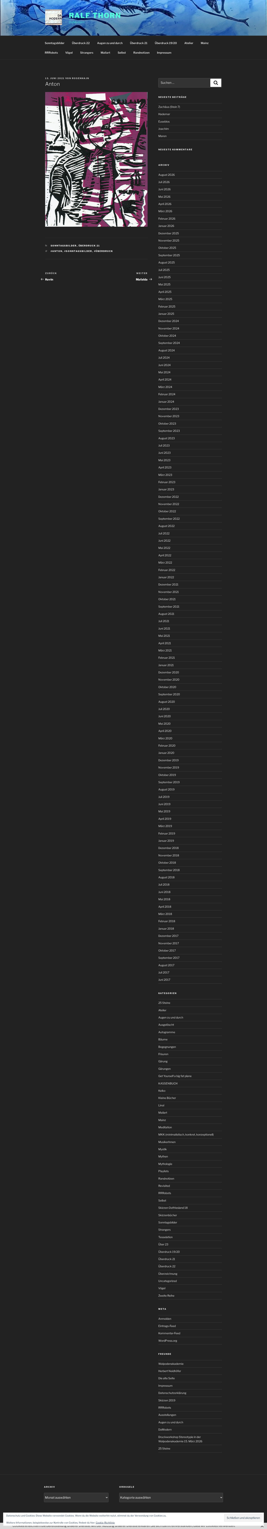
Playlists (163, 1171)
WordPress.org (167, 1340)
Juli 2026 (164, 182)
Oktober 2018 (167, 862)
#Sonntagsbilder (78, 251)
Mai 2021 (164, 635)
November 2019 (168, 767)
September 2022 (169, 518)
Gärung (163, 1061)
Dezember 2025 (168, 233)
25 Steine (164, 1002)
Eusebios (164, 121)
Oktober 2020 (167, 687)
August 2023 (166, 438)
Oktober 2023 (167, 423)
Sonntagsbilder (55, 43)
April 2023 (164, 467)
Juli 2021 (163, 621)
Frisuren (163, 1054)
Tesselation (165, 1237)
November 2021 (168, 592)
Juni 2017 (164, 979)
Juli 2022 (163, 533)
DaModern (165, 1429)
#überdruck (103, 251)
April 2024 (164, 379)
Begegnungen (167, 1046)
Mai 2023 (164, 460)
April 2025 (164, 291)
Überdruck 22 (81, 43)
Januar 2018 (166, 928)
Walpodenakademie (171, 1363)
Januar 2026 (166, 225)
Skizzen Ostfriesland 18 (173, 1207)
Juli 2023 (164, 445)
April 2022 (164, 555)
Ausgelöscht (166, 1024)
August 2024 (166, 350)
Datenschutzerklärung (172, 1393)
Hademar (164, 114)
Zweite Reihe (166, 1295)
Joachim (163, 128)
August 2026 (166, 174)
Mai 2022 (164, 547)
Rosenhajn (80, 78)
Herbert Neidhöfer (169, 1371)
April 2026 (164, 204)
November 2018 (168, 855)
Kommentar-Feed (169, 1333)
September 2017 (168, 957)
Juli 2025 (164, 270)
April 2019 (164, 818)
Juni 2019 (164, 804)
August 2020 (166, 701)
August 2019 (166, 789)
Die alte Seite (166, 1378)
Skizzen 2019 (166, 1400)
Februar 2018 (166, 921)
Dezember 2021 (168, 584)
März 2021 (165, 650)
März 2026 (165, 211)
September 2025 (169, 255)
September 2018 (169, 870)
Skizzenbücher (167, 1215)
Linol (161, 1105)
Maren (162, 136)
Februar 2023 (166, 482)
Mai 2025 (164, 284)
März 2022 (165, 562)
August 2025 (166, 262)
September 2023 (169, 430)
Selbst (122, 52)
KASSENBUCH (167, 1083)
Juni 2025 (164, 277)
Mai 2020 (164, 723)
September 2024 (169, 343)
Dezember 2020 (168, 672)
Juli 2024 (164, 357)
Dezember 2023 (168, 408)
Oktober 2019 (167, 775)
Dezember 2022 (168, 496)
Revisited (164, 1185)
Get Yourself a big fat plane (175, 1076)
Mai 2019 (164, 811)
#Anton (57, 251)
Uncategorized (167, 1281)
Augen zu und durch (110, 43)
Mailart (105, 52)
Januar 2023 (166, 489)
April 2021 (164, 643)
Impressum (164, 52)
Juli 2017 (163, 972)
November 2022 (168, 504)
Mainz (205, 43)
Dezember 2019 (168, 760)
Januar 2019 (166, 840)
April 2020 (165, 730)
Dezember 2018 (168, 848)
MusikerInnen (167, 1142)
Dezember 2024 (168, 321)
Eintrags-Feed (167, 1326)
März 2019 (165, 826)
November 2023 (168, 416)
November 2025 (168, 240)
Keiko (161, 1090)
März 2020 (165, 738)
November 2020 (168, 679)
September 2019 (169, 782)
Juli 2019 (163, 796)
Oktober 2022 (167, 511)
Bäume (163, 1039)
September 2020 (169, 694)
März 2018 (165, 914)
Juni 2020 (164, 716)
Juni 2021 (164, 628)
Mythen (163, 1156)
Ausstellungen (167, 1414)
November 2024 (168, 328)
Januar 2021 (166, 665)
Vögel (69, 52)
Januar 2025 (166, 313)
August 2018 (166, 877)
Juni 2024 (164, 365)
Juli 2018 (163, 884)
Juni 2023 (164, 452)
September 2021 (168, 606)
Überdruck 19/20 (166, 43)
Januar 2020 (166, 752)
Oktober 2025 (167, 247)
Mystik (162, 1149)
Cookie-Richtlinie (105, 1522)
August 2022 (166, 526)
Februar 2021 (166, 657)
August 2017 (166, 965)
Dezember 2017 (168, 935)
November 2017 (168, 943)
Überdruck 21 (138, 43)
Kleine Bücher (167, 1098)
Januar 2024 (166, 401)
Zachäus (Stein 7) (169, 106)
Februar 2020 (167, 745)
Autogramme (166, 1032)
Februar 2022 (166, 570)
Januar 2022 (166, 577)
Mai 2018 (164, 899)
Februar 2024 (166, 394)
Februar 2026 (166, 218)
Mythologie (165, 1163)
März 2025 (165, 299)
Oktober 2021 (167, 599)
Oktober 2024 (167, 335)
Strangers (86, 52)
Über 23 (163, 1244)
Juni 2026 (164, 189)
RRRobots (51, 52)
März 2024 (165, 387)
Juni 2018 (164, 892)
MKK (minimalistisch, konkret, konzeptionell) (186, 1134)
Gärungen (164, 1068)
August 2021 (166, 613)
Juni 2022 (164, 540)
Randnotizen (141, 52)
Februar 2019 (166, 833)
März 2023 (165, 474)
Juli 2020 (164, 709)
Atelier (188, 43)
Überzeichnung (167, 1273)
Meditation (165, 1127)
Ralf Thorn (95, 15)
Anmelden (164, 1318)
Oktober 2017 (167, 950)
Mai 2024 (164, 372)
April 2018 (164, 906)
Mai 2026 (164, 196)
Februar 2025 (166, 306)
